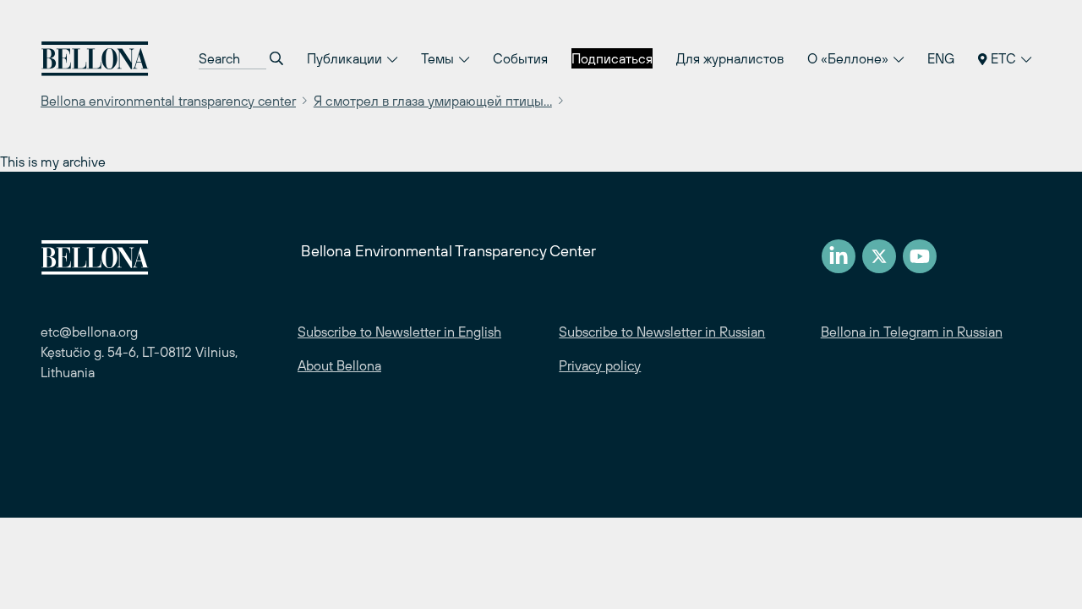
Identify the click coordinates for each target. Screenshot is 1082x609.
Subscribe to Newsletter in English (399, 331)
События (520, 58)
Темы (439, 58)
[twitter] (879, 256)
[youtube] (920, 256)
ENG (940, 58)
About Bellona (339, 365)
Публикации (346, 58)
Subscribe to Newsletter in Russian (662, 331)
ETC (1003, 58)
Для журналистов (730, 58)
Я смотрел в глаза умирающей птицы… (433, 100)
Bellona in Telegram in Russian (912, 331)
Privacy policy (600, 365)
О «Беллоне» (849, 58)
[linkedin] (838, 256)
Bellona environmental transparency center (168, 100)
